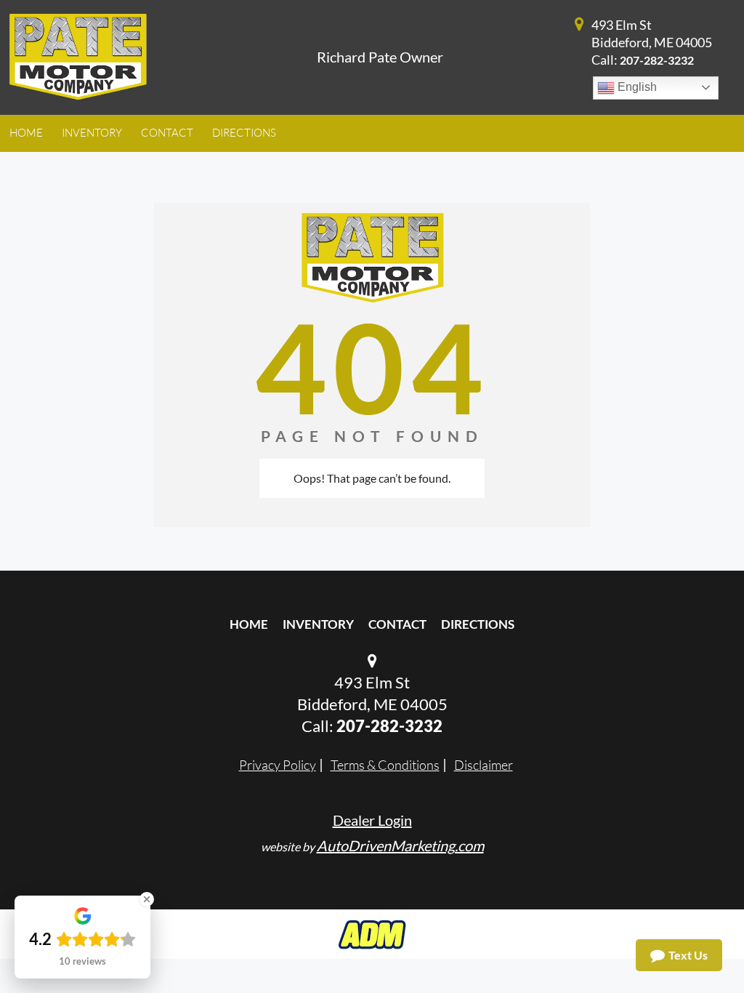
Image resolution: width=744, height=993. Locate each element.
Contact (397, 624)
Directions (477, 624)
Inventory (318, 624)
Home (249, 624)
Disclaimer (483, 765)
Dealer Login (372, 820)
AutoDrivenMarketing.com (400, 845)
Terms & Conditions (385, 765)
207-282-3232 (657, 60)
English (636, 87)
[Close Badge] (147, 899)
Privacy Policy (277, 765)
